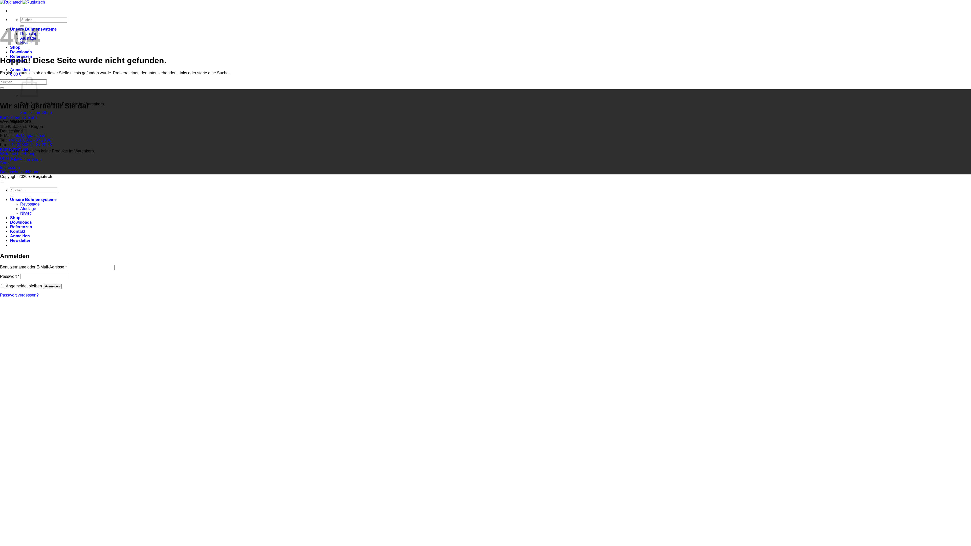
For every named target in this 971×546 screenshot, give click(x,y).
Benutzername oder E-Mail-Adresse (33, 267)
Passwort (9, 276)
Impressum (10, 167)
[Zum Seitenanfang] (2, 182)
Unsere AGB (11, 158)
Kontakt (17, 231)
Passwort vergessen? (19, 295)
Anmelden (52, 286)
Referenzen (21, 227)
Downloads (21, 52)
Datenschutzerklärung (19, 172)
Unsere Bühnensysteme (33, 199)
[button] (20, 69)
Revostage (30, 204)
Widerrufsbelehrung (17, 154)
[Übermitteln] (2, 88)
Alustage (28, 209)
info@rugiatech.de (30, 135)
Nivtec (26, 213)
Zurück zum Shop (36, 112)
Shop (5, 163)
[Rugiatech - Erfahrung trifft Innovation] (22, 2)
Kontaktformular (14, 149)
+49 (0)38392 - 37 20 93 (30, 145)
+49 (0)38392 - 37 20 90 (29, 140)
